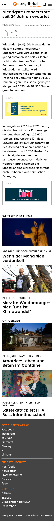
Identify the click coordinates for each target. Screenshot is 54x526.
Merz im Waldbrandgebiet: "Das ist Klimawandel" (26, 307)
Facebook (8, 429)
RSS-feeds (8, 466)
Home (5, 33)
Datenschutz (31, 515)
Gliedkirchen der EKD (16, 501)
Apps (5, 483)
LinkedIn (7, 454)
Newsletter (9, 470)
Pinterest (7, 442)
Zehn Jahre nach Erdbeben (22, 356)
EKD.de (6, 497)
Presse (19, 515)
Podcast (7, 479)
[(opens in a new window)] (26, 109)
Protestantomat (12, 475)
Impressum (46, 515)
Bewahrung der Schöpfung (37, 25)
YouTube (7, 437)
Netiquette (8, 515)
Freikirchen (9, 506)
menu (4, 4)
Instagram (8, 433)
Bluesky (7, 446)
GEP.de (6, 493)
